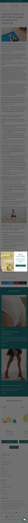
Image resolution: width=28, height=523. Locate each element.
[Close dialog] (26, 252)
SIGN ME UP (20, 265)
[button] (25, 519)
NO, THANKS (20, 267)
